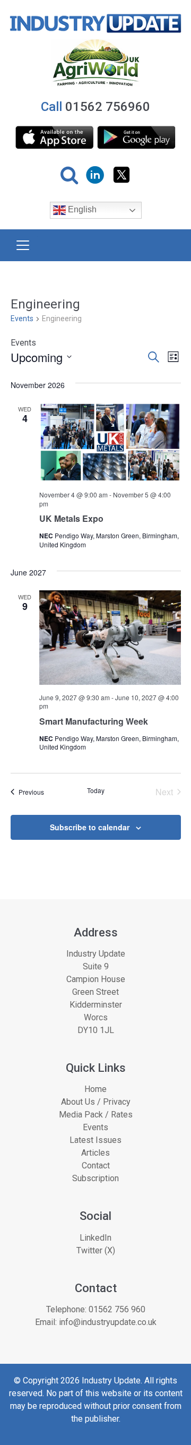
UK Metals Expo (71, 518)
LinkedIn (95, 1238)
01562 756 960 (117, 1309)
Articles (95, 1153)
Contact (96, 1165)
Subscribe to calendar (89, 827)
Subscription (95, 1178)
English (81, 209)
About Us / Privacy (96, 1102)
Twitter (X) (95, 1250)
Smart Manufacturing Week (93, 721)
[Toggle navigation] (23, 245)
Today (96, 790)
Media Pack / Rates (96, 1114)
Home (95, 1089)
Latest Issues (95, 1140)
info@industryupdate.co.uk (108, 1322)
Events (22, 318)
